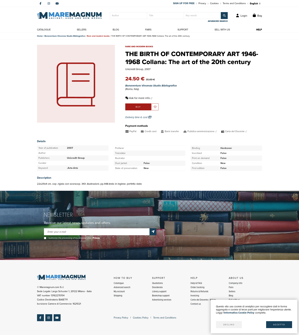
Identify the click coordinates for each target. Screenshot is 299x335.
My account (119, 291)
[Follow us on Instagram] (48, 3)
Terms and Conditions (234, 3)
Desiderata (157, 287)
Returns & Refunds (199, 291)
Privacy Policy (121, 317)
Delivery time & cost (136, 117)
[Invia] (153, 231)
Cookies (214, 3)
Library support (159, 291)
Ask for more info (139, 98)
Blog (231, 295)
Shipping (118, 295)
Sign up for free (183, 3)
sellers (81, 29)
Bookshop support (161, 295)
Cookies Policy (140, 317)
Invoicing (195, 295)
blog (116, 29)
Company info (235, 283)
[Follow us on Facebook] (40, 3)
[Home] (69, 15)
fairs (148, 29)
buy (138, 106)
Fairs (231, 287)
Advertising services (161, 299)
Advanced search (122, 287)
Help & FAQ (196, 283)
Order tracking (197, 287)
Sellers (232, 291)
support (183, 29)
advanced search (218, 21)
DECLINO (228, 324)
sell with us (222, 29)
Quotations (157, 283)
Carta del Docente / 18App (203, 299)
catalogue (44, 29)
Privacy (202, 3)
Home (40, 36)
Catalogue (119, 283)
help (259, 29)
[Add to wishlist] (155, 106)
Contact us (196, 303)
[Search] (224, 15)
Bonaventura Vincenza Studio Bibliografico (64, 36)
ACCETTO (279, 324)
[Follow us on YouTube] (57, 3)
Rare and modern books (98, 36)
